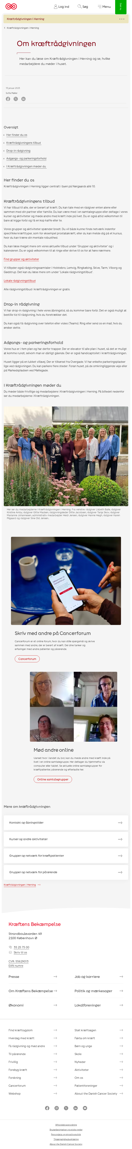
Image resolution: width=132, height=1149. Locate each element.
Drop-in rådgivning (18, 150)
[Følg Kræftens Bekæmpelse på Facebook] (47, 1108)
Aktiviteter (82, 1069)
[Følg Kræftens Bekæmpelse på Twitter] (66, 1108)
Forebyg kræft (18, 1069)
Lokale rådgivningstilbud (20, 280)
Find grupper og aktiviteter (21, 259)
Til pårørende (17, 1054)
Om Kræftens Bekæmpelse (31, 991)
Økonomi (16, 1005)
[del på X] (16, 99)
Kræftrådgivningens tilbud (23, 142)
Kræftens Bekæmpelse (35, 924)
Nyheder (80, 1061)
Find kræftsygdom (21, 1030)
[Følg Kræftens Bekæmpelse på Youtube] (85, 1108)
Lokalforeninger (88, 1005)
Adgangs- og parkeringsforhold (26, 158)
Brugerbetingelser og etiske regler (66, 1129)
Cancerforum (27, 658)
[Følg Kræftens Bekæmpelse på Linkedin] (75, 1108)
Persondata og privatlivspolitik (66, 1134)
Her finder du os (16, 134)
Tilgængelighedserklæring (66, 1139)
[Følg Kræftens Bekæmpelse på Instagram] (56, 1108)
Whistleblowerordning (66, 1125)
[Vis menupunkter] (66, 19)
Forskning (15, 1077)
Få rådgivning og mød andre (27, 1046)
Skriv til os (20, 952)
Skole (78, 1054)
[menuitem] (60, 6)
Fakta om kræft (85, 1038)
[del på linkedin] (23, 99)
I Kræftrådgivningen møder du (26, 166)
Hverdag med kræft (21, 1038)
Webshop (15, 1093)
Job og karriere (87, 976)
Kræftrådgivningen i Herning (23, 27)
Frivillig (13, 1061)
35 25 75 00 (21, 947)
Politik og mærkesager (93, 991)
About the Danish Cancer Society (96, 1093)
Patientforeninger (86, 1085)
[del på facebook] (8, 99)
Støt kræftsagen (85, 1030)
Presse (14, 976)
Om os (79, 1077)
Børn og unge (83, 1046)
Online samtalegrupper (52, 779)
